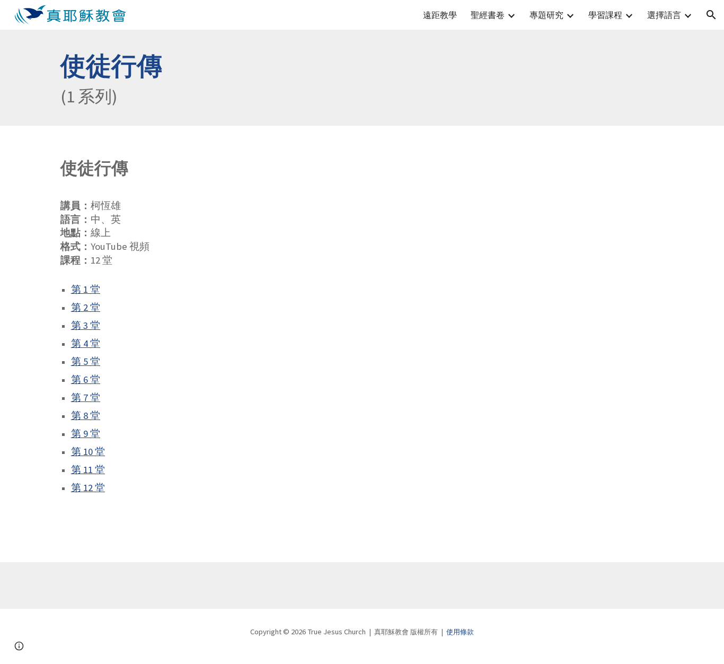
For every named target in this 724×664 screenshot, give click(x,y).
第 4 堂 (85, 343)
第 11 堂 (88, 470)
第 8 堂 (85, 415)
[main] (362, 77)
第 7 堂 (85, 397)
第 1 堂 (85, 289)
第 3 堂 (85, 325)
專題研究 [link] (546, 15)
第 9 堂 (85, 433)
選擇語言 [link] (664, 15)
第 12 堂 (88, 488)
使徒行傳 (111, 66)
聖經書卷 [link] (488, 15)
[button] (711, 15)
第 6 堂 (85, 379)
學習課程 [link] (605, 15)
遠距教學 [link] (440, 15)
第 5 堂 (85, 361)
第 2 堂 (85, 307)
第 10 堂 (88, 451)
